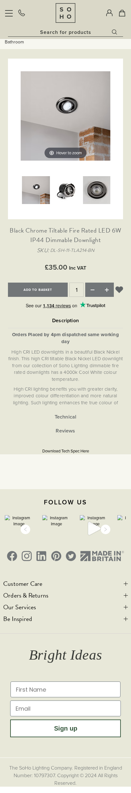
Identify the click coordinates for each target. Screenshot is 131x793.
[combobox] (65, 32)
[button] (25, 529)
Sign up (65, 728)
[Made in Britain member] (102, 556)
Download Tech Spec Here (65, 451)
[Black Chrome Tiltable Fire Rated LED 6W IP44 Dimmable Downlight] (36, 190)
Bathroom (14, 42)
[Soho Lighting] (65, 13)
